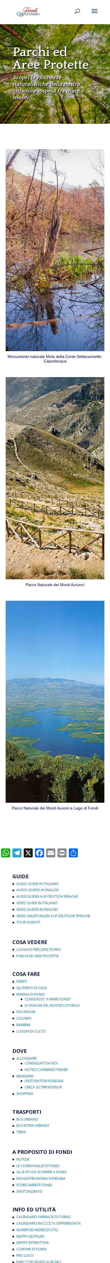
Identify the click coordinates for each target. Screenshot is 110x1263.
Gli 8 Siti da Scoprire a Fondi (41, 1172)
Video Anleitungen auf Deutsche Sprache (53, 916)
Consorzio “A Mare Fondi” (48, 999)
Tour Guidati (28, 922)
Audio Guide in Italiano (37, 883)
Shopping (24, 1093)
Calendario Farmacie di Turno (43, 1216)
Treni (20, 1132)
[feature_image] (55, 249)
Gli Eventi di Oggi (31, 987)
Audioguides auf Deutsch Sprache (47, 896)
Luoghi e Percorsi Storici (38, 949)
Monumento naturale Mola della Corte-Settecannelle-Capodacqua (55, 358)
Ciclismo (24, 1018)
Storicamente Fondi (34, 1185)
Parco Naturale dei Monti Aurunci (55, 584)
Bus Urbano (27, 1119)
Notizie (22, 1159)
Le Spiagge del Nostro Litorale (52, 1005)
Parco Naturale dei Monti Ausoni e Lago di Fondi (55, 808)
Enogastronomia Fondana (40, 1178)
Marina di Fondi (30, 994)
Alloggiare (26, 1058)
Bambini (23, 1024)
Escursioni (25, 1011)
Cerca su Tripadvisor (43, 1087)
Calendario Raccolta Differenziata (48, 1223)
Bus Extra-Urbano (32, 1125)
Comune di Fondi (31, 1249)
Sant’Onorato (29, 1191)
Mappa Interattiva (32, 1242)
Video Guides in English (37, 909)
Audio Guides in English (37, 890)
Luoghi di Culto (31, 1031)
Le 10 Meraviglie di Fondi (37, 1165)
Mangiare (24, 1076)
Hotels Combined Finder (46, 1069)
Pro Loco (25, 1255)
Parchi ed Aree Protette (37, 956)
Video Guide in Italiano (37, 903)
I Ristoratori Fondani (44, 1081)
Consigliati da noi (41, 1063)
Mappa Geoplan (30, 1236)
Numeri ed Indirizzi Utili (37, 1229)
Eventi (21, 981)
